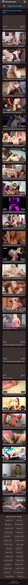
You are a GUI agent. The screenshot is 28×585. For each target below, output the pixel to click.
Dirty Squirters (19, 532)
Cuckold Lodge (8, 532)
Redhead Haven (8, 568)
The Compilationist (18, 572)
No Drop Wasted (8, 560)
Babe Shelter (8, 524)
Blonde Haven (11, 2)
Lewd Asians (19, 548)
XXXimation (20, 576)
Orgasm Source (20, 560)
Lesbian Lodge (19, 544)
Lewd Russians (9, 556)
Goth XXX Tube (7, 540)
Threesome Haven (9, 576)
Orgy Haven (8, 564)
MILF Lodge (19, 556)
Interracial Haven (19, 540)
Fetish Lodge (7, 536)
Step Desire (7, 572)
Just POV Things (8, 544)
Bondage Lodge (19, 524)
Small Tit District (20, 568)
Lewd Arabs (9, 548)
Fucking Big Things (19, 536)
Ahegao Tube (9, 520)
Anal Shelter (19, 520)
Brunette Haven (9, 528)
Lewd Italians (9, 552)
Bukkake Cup (20, 528)
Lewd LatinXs (19, 552)
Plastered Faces (19, 564)
